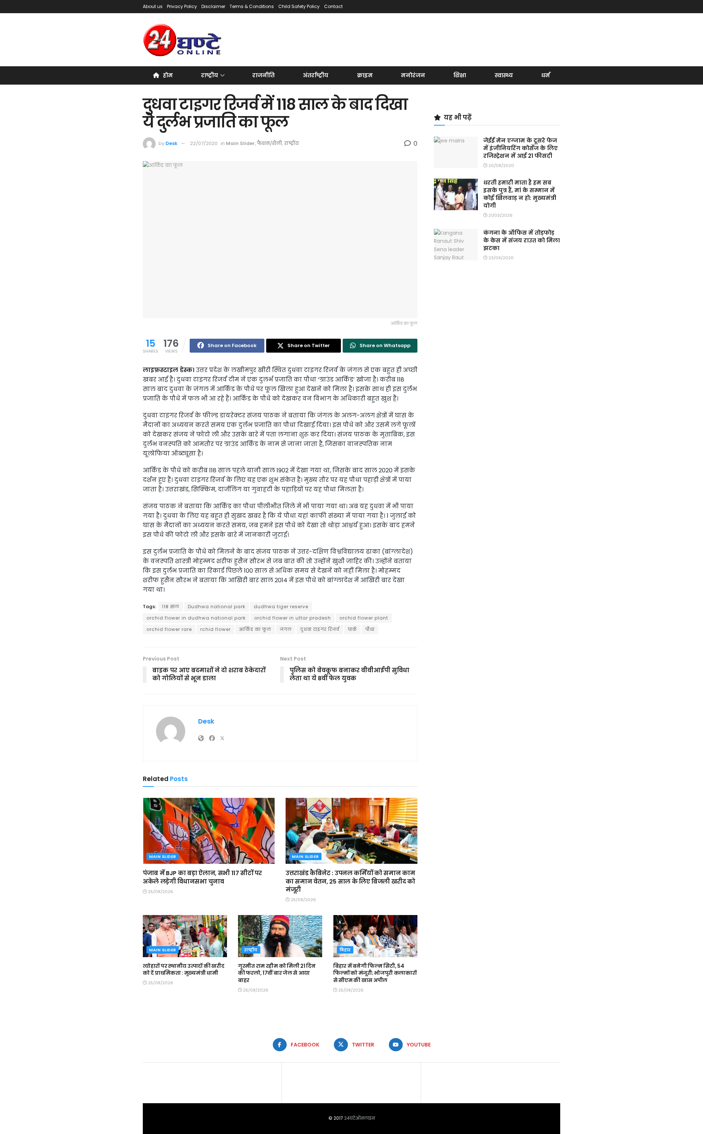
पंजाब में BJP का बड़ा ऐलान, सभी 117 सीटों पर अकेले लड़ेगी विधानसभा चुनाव (202, 877)
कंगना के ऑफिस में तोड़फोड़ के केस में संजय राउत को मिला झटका (521, 240)
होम (168, 75)
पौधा (370, 629)
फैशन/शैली (269, 143)
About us (153, 6)
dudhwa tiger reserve (281, 606)
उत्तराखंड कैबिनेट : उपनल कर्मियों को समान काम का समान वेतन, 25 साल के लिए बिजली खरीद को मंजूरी (350, 881)
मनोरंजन (413, 75)
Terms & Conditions (252, 6)
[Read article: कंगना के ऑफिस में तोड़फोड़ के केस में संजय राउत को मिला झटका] (456, 244)
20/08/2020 (500, 165)
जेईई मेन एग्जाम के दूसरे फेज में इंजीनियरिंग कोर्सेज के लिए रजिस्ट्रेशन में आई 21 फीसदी (520, 148)
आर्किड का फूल (255, 629)
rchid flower (215, 629)
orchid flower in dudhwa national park (196, 618)
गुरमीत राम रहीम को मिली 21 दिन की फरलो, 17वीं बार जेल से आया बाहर (277, 973)
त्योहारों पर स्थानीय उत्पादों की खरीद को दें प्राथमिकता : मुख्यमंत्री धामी (183, 969)
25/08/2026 (160, 892)
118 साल (170, 606)
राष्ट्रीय (209, 75)
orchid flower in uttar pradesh (292, 618)
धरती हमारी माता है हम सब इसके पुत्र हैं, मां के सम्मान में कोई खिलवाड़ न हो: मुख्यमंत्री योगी (519, 194)
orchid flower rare (169, 629)
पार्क (352, 629)
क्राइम (365, 75)
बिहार (345, 950)
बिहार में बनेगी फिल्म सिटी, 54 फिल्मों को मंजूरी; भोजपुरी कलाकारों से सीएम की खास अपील (375, 973)
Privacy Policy (182, 6)
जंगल (286, 629)
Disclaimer (213, 6)
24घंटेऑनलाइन (359, 1118)
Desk (171, 143)
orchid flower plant (363, 618)
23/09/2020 (500, 258)
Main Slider (240, 143)
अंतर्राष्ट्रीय (315, 75)
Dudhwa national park (216, 606)
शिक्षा (459, 75)
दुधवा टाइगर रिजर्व (319, 629)
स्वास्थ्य (504, 75)
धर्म (545, 75)
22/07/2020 (203, 143)
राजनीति (263, 75)
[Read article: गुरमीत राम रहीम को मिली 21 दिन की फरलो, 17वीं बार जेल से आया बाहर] (280, 936)
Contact (333, 6)
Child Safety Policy (299, 6)
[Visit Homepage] (183, 39)
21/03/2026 (500, 215)
